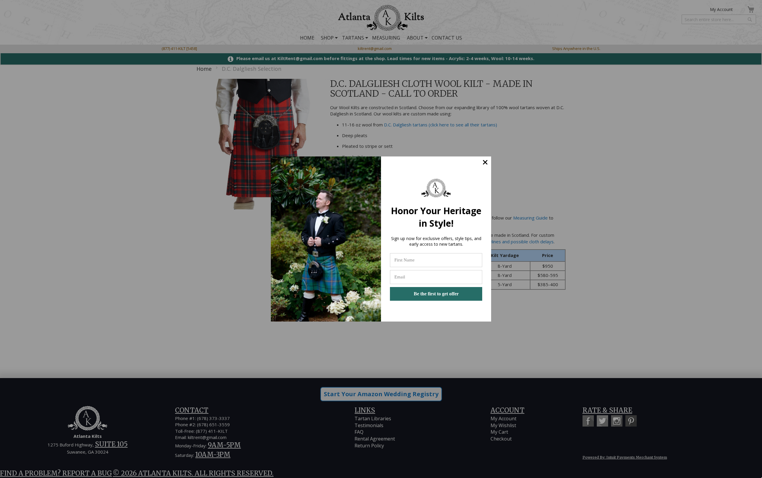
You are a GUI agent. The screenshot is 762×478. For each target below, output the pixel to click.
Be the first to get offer (436, 293)
